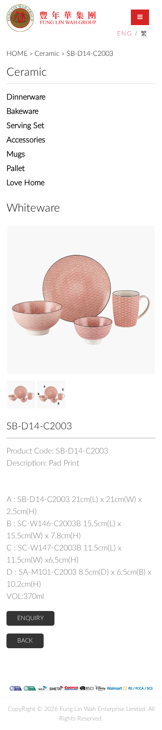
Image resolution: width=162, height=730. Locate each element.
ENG (124, 34)
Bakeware (22, 112)
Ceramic (47, 53)
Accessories (25, 140)
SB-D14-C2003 (90, 53)
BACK (25, 641)
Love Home (25, 183)
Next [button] (12, 299)
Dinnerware (25, 97)
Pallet (15, 169)
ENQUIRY (30, 618)
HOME (17, 53)
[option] (81, 300)
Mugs (15, 154)
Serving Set (25, 126)
